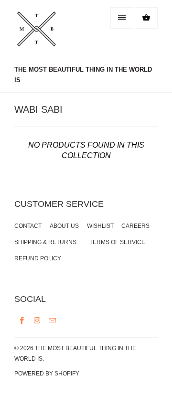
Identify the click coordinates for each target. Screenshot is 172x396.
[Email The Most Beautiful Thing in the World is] (52, 320)
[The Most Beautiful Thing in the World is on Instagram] (37, 320)
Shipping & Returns (45, 242)
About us (64, 226)
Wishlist (100, 226)
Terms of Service (117, 242)
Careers (135, 226)
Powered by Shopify (46, 373)
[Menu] (121, 18)
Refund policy (37, 258)
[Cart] (146, 18)
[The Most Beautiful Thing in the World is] (52, 34)
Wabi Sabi (38, 109)
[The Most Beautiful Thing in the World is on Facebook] (22, 320)
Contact (28, 226)
